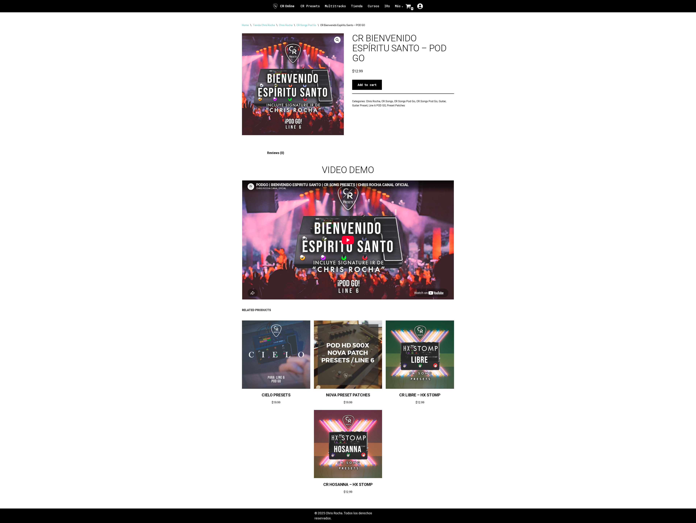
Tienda (357, 6)
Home (245, 25)
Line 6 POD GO (377, 105)
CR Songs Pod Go (306, 25)
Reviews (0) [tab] (275, 153)
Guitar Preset (360, 105)
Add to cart (367, 85)
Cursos (373, 6)
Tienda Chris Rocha (264, 25)
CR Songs (387, 101)
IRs (387, 6)
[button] (337, 40)
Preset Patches (396, 105)
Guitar (442, 101)
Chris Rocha (286, 25)
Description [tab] (250, 153)
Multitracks (335, 6)
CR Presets (310, 6)
